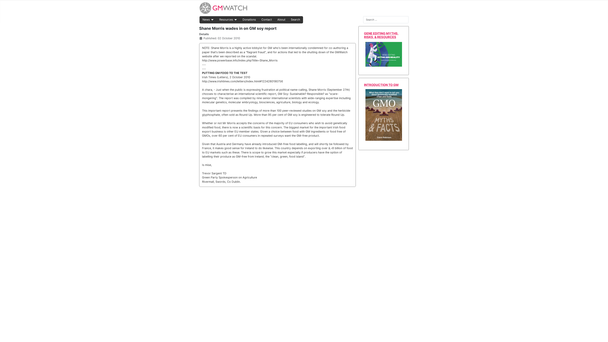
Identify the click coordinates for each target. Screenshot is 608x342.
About (281, 19)
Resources (226, 19)
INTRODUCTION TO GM (381, 85)
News (206, 19)
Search (295, 19)
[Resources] (235, 20)
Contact (266, 19)
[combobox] (385, 19)
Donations (249, 19)
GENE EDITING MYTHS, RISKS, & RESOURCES (381, 35)
